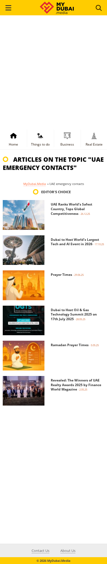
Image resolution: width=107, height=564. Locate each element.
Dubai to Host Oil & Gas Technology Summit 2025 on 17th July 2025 (74, 315)
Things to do (40, 144)
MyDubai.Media (34, 184)
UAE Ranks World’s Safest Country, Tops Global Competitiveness (71, 209)
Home (13, 144)
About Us (67, 550)
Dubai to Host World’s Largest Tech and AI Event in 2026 (75, 242)
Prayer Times (61, 274)
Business (67, 144)
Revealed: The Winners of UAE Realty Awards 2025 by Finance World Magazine (76, 385)
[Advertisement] (53, 71)
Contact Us (40, 550)
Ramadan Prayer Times (70, 345)
